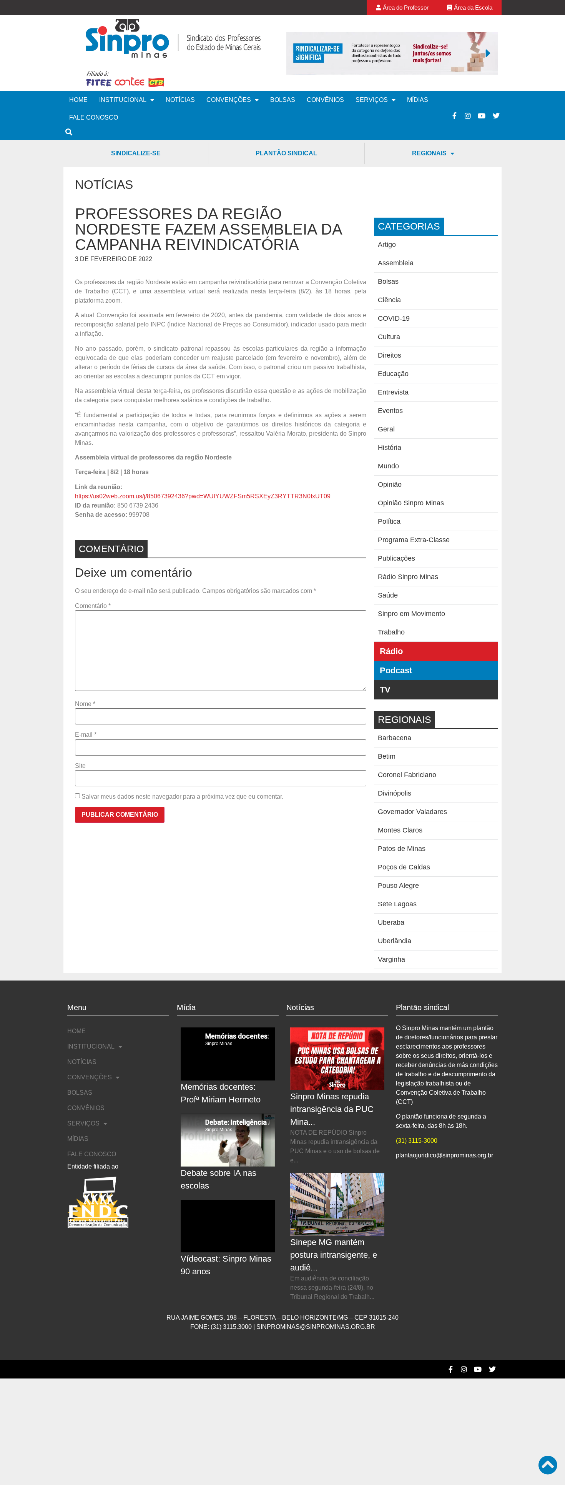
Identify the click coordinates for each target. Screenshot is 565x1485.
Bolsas (282, 100)
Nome (85, 704)
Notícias (180, 100)
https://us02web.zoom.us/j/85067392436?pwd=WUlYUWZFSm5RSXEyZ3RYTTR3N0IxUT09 (203, 496)
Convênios (325, 100)
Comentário (93, 606)
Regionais (429, 153)
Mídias (417, 100)
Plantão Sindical (286, 153)
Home (78, 100)
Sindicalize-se (136, 153)
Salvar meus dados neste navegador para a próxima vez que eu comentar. (182, 797)
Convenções (228, 100)
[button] (296, 53)
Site (80, 766)
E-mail (85, 735)
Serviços (372, 100)
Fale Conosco (93, 117)
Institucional (122, 100)
